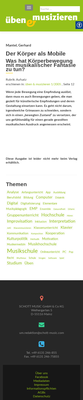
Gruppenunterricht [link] (23, 215)
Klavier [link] (66, 228)
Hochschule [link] (52, 215)
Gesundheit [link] (59, 209)
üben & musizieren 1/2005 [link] (43, 84)
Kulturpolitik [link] (17, 239)
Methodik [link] (34, 239)
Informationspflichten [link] (41, 388)
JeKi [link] (9, 228)
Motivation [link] (50, 239)
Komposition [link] (37, 234)
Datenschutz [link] (41, 396)
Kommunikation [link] (17, 233)
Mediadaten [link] (41, 380)
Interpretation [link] (62, 221)
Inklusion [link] (41, 221)
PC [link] (64, 252)
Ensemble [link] (45, 209)
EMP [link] (33, 209)
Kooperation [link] (55, 233)
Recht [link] (10, 258)
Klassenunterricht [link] (46, 227)
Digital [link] (12, 203)
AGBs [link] (41, 392)
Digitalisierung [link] (30, 203)
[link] (41, 20)
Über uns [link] (41, 373)
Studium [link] (14, 263)
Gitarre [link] (71, 209)
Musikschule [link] (22, 251)
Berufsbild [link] (14, 197)
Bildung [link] (28, 197)
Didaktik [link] (59, 198)
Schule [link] (32, 258)
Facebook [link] (41, 377)
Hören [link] (70, 216)
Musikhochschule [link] (42, 244)
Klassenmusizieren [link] (22, 228)
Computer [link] (44, 197)
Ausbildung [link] (59, 192)
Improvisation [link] (19, 221)
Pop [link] (71, 252)
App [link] (48, 192)
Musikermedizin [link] (16, 244)
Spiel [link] (61, 258)
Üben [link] (29, 263)
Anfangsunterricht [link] (32, 192)
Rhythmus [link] (21, 258)
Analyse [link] (13, 192)
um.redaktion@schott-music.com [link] (41, 332)
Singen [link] (42, 258)
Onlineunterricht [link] (50, 252)
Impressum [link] (41, 384)
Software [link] (52, 258)
